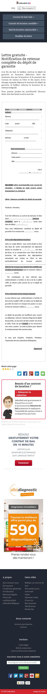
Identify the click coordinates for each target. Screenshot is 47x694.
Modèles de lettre (23, 36)
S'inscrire (29, 600)
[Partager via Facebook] (25, 373)
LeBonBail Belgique (11, 603)
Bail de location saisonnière (23, 30)
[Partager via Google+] (31, 373)
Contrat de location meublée (23, 23)
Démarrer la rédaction (23, 393)
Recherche (29, 609)
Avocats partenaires (23, 624)
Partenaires (8, 586)
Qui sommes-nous (11, 583)
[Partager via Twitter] (19, 373)
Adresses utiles (31, 597)
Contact (23, 627)
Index (27, 594)
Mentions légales (10, 594)
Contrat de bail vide (23, 17)
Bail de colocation (23, 648)
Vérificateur (30, 606)
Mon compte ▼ (28, 8)
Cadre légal (23, 645)
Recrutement (30, 603)
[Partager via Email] (43, 373)
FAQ (13, 8)
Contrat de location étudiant (23, 651)
